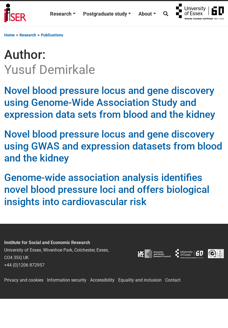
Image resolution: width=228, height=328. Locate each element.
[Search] (165, 14)
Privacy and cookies (23, 280)
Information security (66, 280)
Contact (172, 280)
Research (60, 14)
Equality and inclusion (140, 280)
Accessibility (102, 280)
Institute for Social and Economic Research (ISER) (15, 14)
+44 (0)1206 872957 (24, 265)
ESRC (153, 253)
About (145, 14)
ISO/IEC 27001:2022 (216, 253)
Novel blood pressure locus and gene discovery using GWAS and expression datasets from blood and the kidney (113, 146)
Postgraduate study (105, 14)
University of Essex (200, 14)
